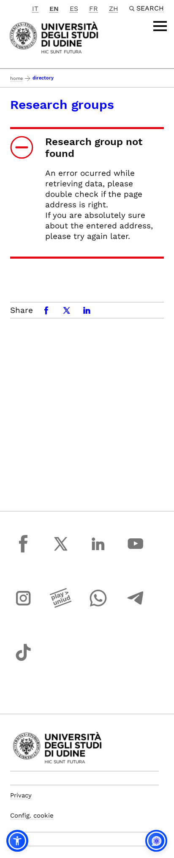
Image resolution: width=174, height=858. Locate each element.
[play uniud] (61, 606)
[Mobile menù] (160, 26)
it (35, 9)
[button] (17, 841)
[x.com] (61, 551)
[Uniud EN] (54, 37)
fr (93, 9)
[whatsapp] (98, 606)
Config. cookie (32, 815)
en (54, 9)
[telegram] (135, 606)
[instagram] (23, 606)
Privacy (21, 795)
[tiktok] (23, 660)
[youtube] (135, 551)
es (74, 9)
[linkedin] (98, 551)
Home (16, 78)
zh (113, 9)
